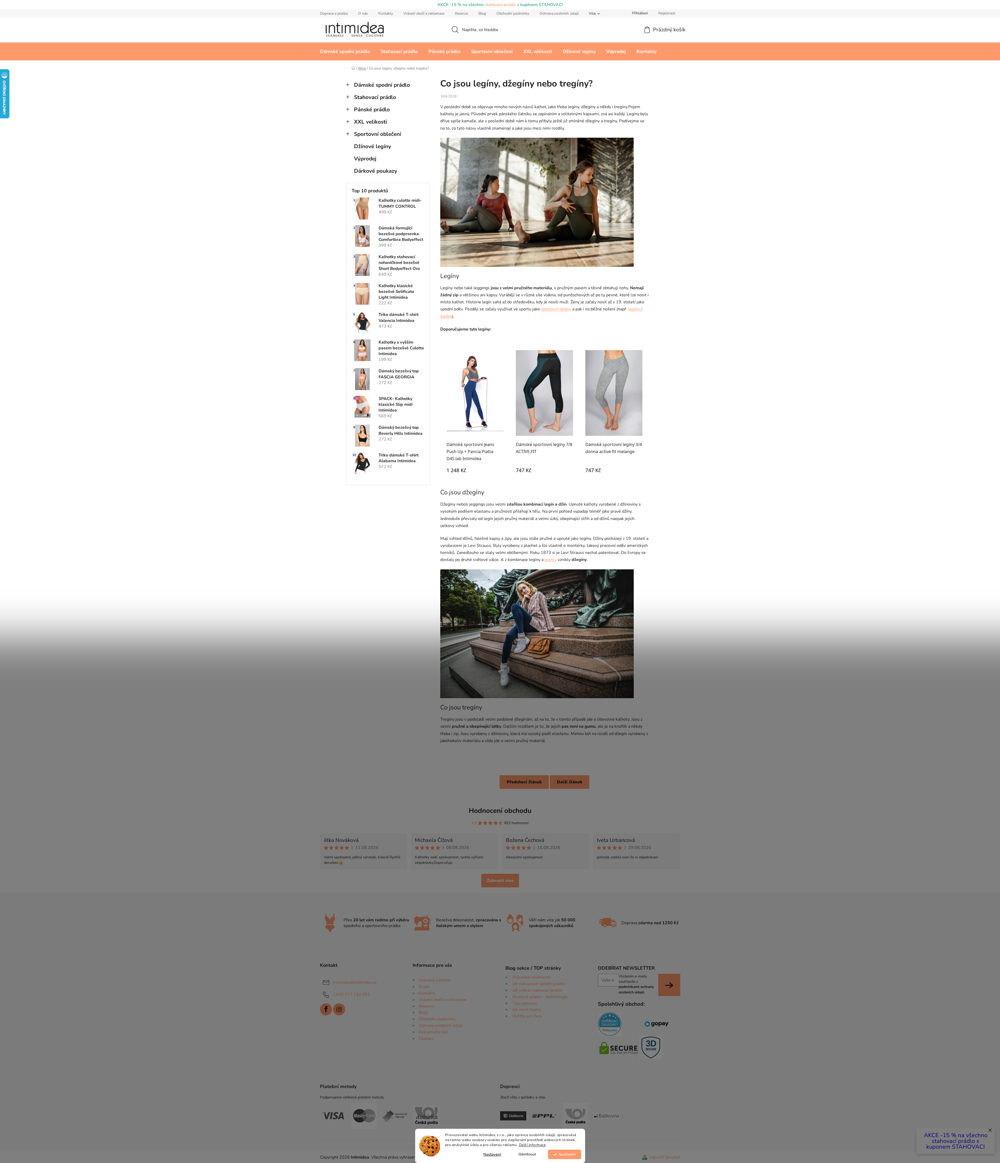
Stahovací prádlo (375, 97)
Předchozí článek (524, 782)
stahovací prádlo (500, 5)
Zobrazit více (500, 880)
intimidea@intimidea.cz (355, 982)
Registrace (666, 13)
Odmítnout (527, 1154)
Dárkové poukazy (375, 171)
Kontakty (385, 13)
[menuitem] (345, 51)
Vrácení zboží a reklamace (423, 13)
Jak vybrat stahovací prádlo (537, 990)
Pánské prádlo (372, 109)
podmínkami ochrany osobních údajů (636, 989)
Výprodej (365, 158)
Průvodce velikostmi (531, 977)
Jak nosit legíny (526, 1009)
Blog (482, 13)
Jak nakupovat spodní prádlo (538, 984)
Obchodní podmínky (512, 13)
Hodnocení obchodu (500, 810)
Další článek (569, 782)
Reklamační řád (433, 1032)
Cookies (426, 1039)
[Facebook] (326, 1009)
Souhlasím (566, 1154)
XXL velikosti (370, 121)
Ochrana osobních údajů (559, 13)
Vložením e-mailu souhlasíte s (636, 984)
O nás (363, 13)
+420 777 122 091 (351, 994)
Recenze (461, 13)
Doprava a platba (334, 13)
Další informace (532, 1144)
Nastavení (492, 1154)
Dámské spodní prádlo (382, 85)
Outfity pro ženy (527, 1016)
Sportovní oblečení (377, 134)
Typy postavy (524, 1003)
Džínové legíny (372, 146)
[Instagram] (339, 1009)
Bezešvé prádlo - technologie (540, 997)
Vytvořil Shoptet (664, 1157)
